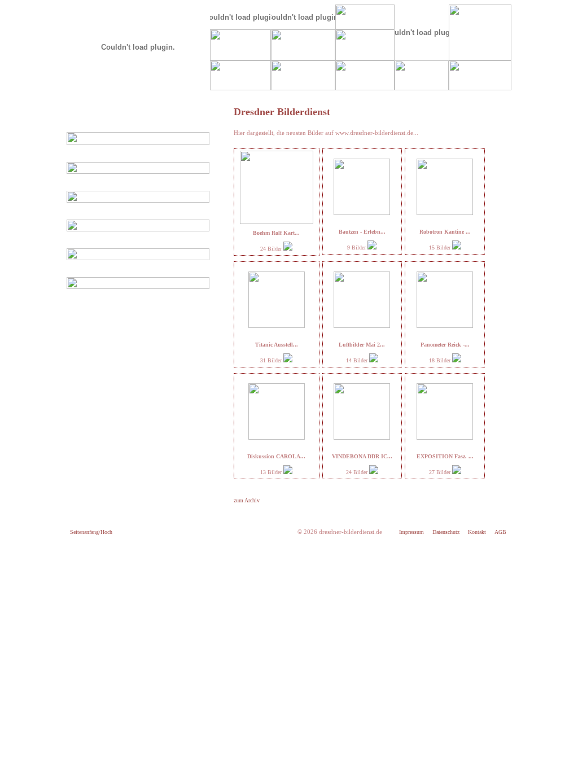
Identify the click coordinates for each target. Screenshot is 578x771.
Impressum (411, 532)
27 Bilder (440, 472)
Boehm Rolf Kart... (276, 233)
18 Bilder (440, 360)
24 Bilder (271, 249)
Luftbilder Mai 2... (362, 344)
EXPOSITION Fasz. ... (445, 456)
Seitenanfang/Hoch (91, 532)
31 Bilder (271, 360)
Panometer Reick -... (445, 344)
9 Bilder (357, 247)
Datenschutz (446, 532)
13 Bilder (271, 472)
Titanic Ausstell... (276, 344)
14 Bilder (357, 360)
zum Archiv (247, 500)
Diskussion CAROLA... (276, 456)
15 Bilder (440, 247)
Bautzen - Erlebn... (362, 232)
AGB (500, 532)
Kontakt (477, 532)
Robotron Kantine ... (445, 232)
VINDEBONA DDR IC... (362, 456)
